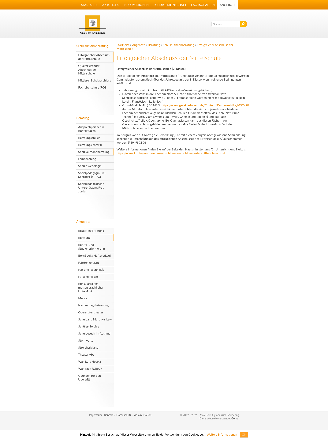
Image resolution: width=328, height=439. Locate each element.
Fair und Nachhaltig (91, 269)
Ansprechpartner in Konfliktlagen (91, 129)
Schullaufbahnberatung (92, 46)
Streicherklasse (88, 347)
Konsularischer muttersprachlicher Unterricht (90, 287)
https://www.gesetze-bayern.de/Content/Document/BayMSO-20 (205, 105)
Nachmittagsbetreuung (93, 305)
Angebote (83, 221)
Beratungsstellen (89, 137)
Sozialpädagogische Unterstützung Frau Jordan (91, 187)
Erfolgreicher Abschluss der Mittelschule (94, 57)
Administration (142, 415)
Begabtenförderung (91, 230)
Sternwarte (85, 340)
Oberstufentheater (90, 312)
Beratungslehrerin (90, 144)
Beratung (82, 118)
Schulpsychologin (90, 166)
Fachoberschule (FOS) (92, 87)
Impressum (95, 415)
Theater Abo (86, 354)
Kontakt (108, 415)
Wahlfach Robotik (90, 368)
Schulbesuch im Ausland (94, 333)
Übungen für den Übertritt (89, 377)
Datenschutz (123, 415)
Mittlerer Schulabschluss (94, 80)
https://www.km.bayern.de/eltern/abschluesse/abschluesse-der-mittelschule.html (171, 153)
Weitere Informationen (222, 434)
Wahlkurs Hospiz (89, 361)
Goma (234, 418)
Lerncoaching (87, 159)
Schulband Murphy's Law (95, 319)
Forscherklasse (88, 276)
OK (244, 434)
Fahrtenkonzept (88, 262)
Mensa (82, 298)
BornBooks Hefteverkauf (94, 255)
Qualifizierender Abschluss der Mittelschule (88, 69)
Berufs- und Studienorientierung (91, 246)
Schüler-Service (88, 326)
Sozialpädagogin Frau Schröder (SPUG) (92, 175)
